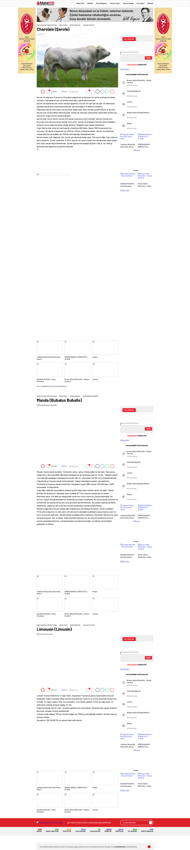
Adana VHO (80, 3)
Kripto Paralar (147, 830)
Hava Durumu (80, 830)
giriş (55, 386)
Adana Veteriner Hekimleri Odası (47, 25)
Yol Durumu (132, 830)
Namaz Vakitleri (52, 830)
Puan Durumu (95, 830)
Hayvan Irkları (115, 3)
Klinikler (90, 3)
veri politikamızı (119, 847)
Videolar (150, 3)
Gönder (148, 58)
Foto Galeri (140, 3)
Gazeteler (67, 830)
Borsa (39, 830)
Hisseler (108, 830)
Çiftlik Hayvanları (75, 25)
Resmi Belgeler (101, 3)
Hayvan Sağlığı (128, 3)
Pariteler (119, 830)
